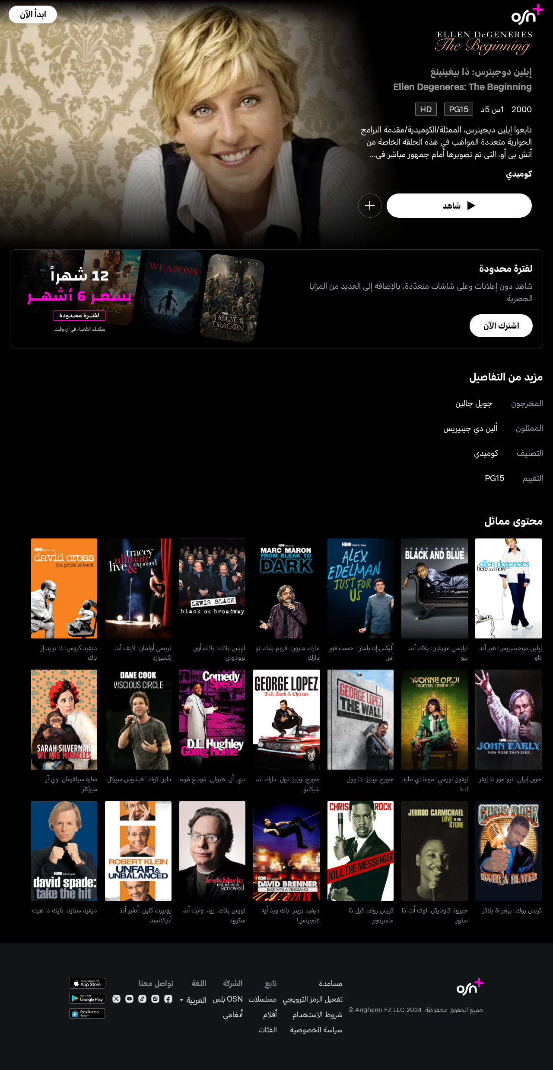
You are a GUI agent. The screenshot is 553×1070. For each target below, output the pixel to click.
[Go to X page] (116, 1000)
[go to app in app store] (87, 983)
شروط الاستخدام (317, 1014)
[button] (33, 14)
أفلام (270, 1014)
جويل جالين (474, 403)
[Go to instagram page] (155, 1000)
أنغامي (233, 1014)
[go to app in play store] (87, 998)
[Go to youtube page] (129, 1000)
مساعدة (331, 983)
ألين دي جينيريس (470, 428)
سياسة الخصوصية (316, 1029)
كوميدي (519, 173)
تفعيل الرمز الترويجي (313, 998)
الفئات (267, 1029)
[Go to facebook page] (168, 1000)
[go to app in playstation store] (87, 1013)
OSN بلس (228, 998)
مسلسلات (262, 998)
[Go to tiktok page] (142, 1000)
